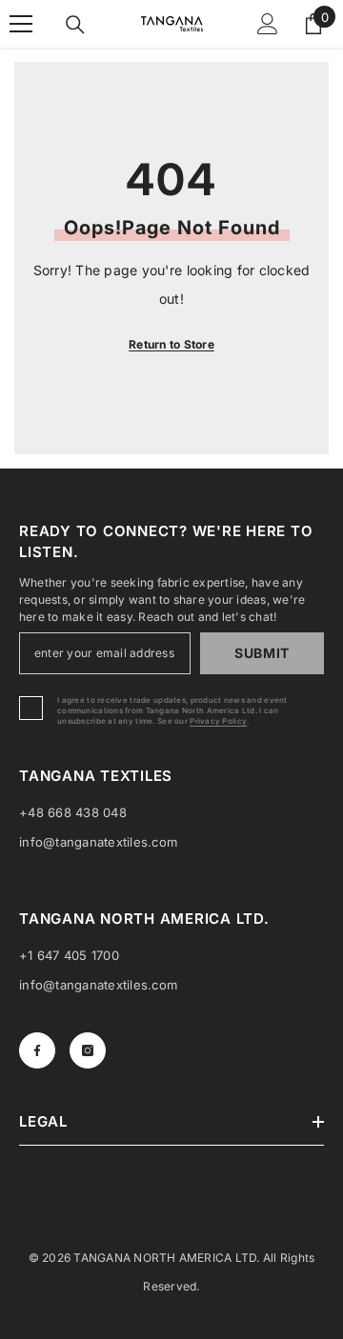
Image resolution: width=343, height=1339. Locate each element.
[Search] (75, 24)
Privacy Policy (218, 721)
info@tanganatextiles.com (98, 841)
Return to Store (171, 344)
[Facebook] (37, 1050)
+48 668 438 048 (73, 812)
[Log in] (267, 23)
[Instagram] (88, 1050)
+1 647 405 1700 (69, 955)
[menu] (21, 23)
